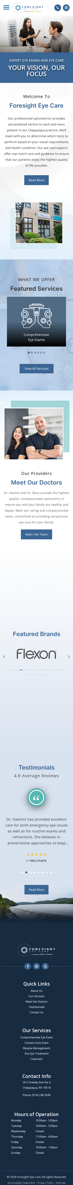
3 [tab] (35, 353)
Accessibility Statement (21, 1183)
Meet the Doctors (36, 1001)
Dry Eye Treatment (37, 1053)
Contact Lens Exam (37, 1043)
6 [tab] (44, 353)
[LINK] (36, 299)
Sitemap (61, 1183)
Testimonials (37, 1007)
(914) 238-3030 (41, 1095)
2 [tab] (32, 353)
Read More (36, 180)
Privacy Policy (45, 1183)
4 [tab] (38, 353)
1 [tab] (29, 353)
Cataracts (37, 1059)
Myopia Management (36, 1048)
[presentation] (4, 657)
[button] (26, 674)
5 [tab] (41, 353)
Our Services (36, 996)
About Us (36, 991)
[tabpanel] (36, 322)
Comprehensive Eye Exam (36, 1037)
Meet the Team (36, 534)
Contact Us (36, 1012)
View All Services (37, 369)
